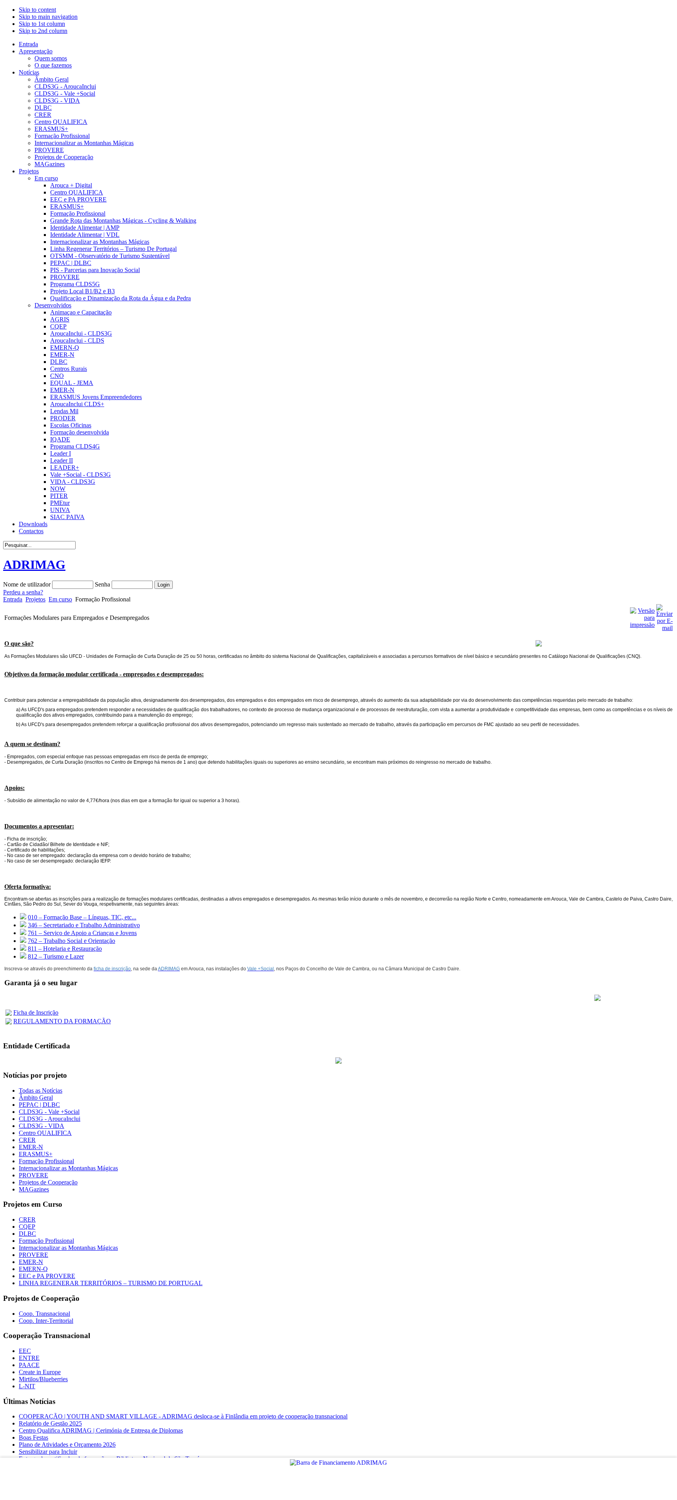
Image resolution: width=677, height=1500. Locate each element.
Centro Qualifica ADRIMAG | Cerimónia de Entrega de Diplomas (101, 1430)
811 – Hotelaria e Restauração (65, 948)
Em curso (60, 599)
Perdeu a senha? (23, 592)
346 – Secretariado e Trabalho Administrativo (84, 925)
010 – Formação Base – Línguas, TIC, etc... (82, 917)
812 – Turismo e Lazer (56, 956)
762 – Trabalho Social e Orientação (71, 940)
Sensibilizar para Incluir (48, 1451)
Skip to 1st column (42, 23)
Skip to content (37, 9)
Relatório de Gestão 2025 (50, 1423)
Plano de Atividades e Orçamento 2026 (67, 1444)
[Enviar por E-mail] (664, 628)
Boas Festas (33, 1437)
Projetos (35, 599)
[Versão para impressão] (642, 624)
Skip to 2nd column (43, 30)
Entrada (12, 599)
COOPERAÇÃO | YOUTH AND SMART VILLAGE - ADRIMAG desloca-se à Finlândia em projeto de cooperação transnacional (183, 1416)
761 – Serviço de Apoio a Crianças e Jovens (82, 933)
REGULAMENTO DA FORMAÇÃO (62, 1021)
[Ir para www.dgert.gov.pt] (338, 1061)
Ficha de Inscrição (35, 1012)
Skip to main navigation (48, 16)
